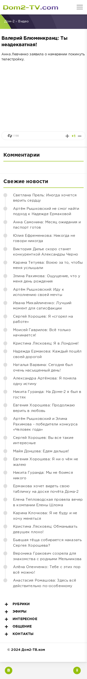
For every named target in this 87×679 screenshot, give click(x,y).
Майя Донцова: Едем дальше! (41, 451)
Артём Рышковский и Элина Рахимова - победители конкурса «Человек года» (45, 424)
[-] (79, 136)
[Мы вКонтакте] (8, 670)
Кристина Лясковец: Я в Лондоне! (46, 343)
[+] (67, 136)
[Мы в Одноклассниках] (77, 670)
